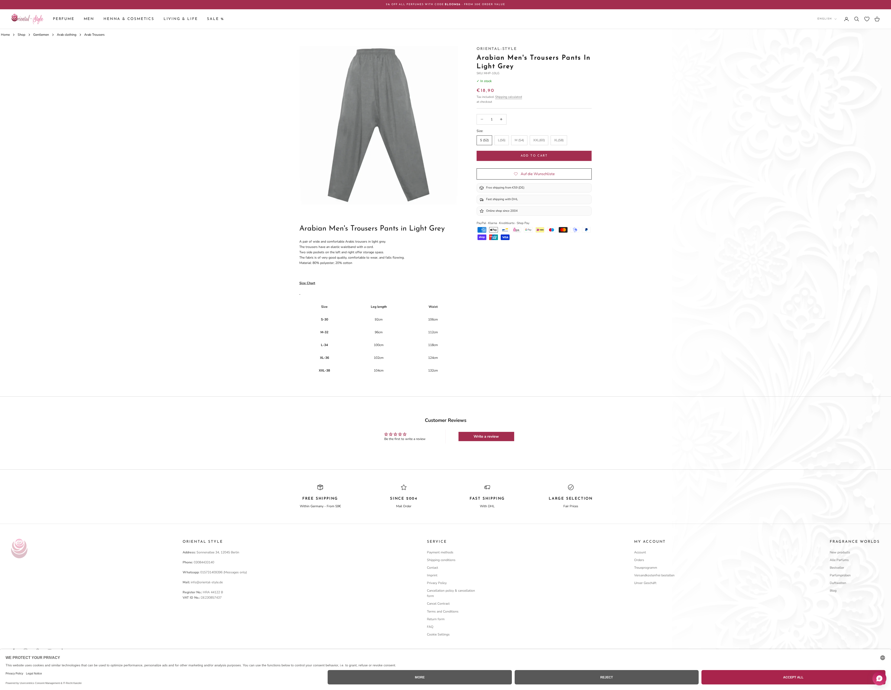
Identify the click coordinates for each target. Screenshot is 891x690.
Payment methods (440, 552)
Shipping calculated (508, 97)
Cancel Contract (438, 603)
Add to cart (534, 155)
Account (640, 552)
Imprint (432, 575)
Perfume (63, 19)
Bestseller (837, 567)
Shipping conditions (441, 560)
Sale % (215, 19)
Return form (436, 619)
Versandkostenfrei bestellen (654, 575)
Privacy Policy (437, 583)
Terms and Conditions (442, 611)
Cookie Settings (438, 634)
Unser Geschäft (645, 583)
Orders (639, 560)
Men (89, 19)
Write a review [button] (486, 436)
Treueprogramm (645, 567)
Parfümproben (840, 575)
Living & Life (181, 19)
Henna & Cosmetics (128, 19)
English (824, 19)
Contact (432, 567)
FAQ (430, 627)
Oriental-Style (497, 49)
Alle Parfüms (839, 560)
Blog (833, 590)
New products (840, 552)
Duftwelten (838, 583)
